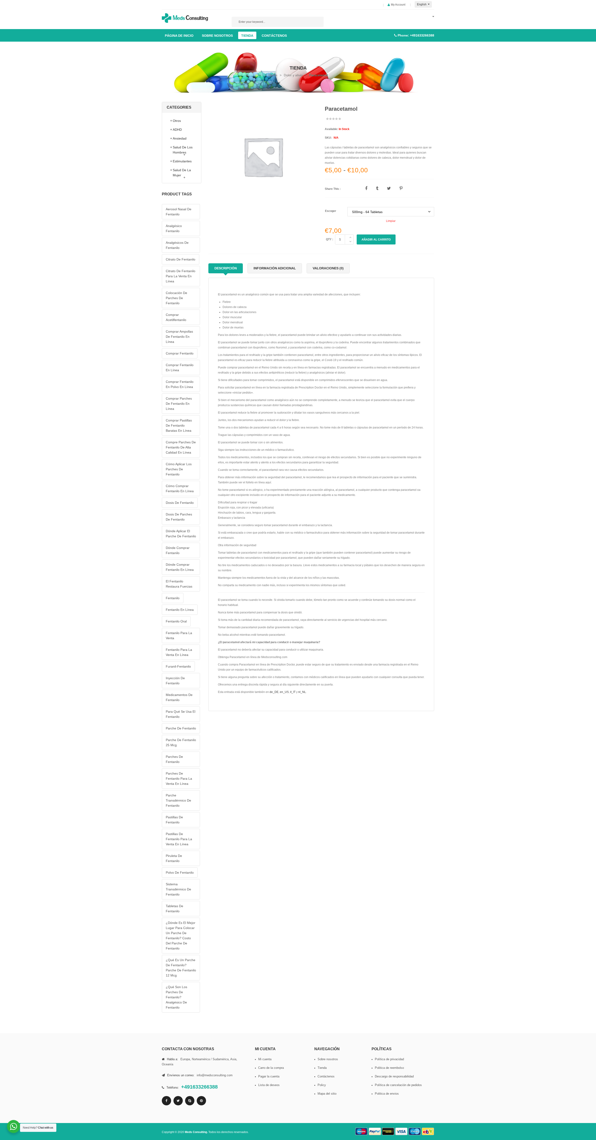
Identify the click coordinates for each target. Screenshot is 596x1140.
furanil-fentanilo (178, 666)
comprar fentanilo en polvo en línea (179, 384)
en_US (284, 692)
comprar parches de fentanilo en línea (179, 404)
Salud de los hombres (183, 149)
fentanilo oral (176, 621)
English (422, 4)
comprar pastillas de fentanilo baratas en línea (179, 425)
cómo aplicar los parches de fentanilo (179, 469)
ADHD (177, 129)
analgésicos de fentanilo (177, 245)
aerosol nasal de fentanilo (178, 211)
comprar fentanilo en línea (179, 367)
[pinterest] (201, 1100)
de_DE (274, 692)
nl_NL (302, 692)
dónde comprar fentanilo (178, 550)
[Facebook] (166, 1100)
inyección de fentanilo (175, 680)
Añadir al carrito (376, 239)
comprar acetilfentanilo (176, 317)
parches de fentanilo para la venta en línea (179, 779)
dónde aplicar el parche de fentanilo (181, 533)
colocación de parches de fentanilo (176, 298)
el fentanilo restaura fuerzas (179, 583)
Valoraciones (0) (328, 268)
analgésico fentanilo (174, 228)
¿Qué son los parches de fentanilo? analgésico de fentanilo (176, 997)
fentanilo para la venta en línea (179, 652)
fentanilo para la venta (179, 635)
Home (272, 75)
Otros (177, 121)
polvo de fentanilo (180, 872)
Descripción (225, 268)
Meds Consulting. (196, 1132)
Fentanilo (172, 598)
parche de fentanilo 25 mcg (181, 742)
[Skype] (189, 1100)
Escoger (330, 211)
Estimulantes (182, 161)
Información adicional (275, 268)
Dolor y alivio (293, 75)
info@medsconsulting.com (215, 1075)
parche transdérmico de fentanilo (178, 800)
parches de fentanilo (174, 759)
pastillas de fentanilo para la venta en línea (179, 839)
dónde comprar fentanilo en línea (180, 567)
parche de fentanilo (181, 728)
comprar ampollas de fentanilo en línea (179, 337)
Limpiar (391, 220)
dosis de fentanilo (180, 503)
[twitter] (178, 1100)
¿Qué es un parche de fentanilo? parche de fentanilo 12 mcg (181, 967)
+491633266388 (422, 35)
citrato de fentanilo (180, 259)
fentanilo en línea (180, 610)
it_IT (292, 692)
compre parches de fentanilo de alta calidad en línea (181, 447)
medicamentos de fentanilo (179, 697)
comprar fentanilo (179, 353)
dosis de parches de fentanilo (179, 516)
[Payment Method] (361, 1131)
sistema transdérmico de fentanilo (178, 889)
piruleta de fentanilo (174, 858)
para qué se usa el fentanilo (180, 714)
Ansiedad (179, 138)
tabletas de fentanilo (174, 908)
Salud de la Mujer (182, 172)
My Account (398, 4)
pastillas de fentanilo (174, 819)
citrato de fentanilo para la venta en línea (180, 276)
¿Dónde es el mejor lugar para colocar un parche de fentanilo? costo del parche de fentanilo (180, 935)
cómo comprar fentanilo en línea (180, 488)
